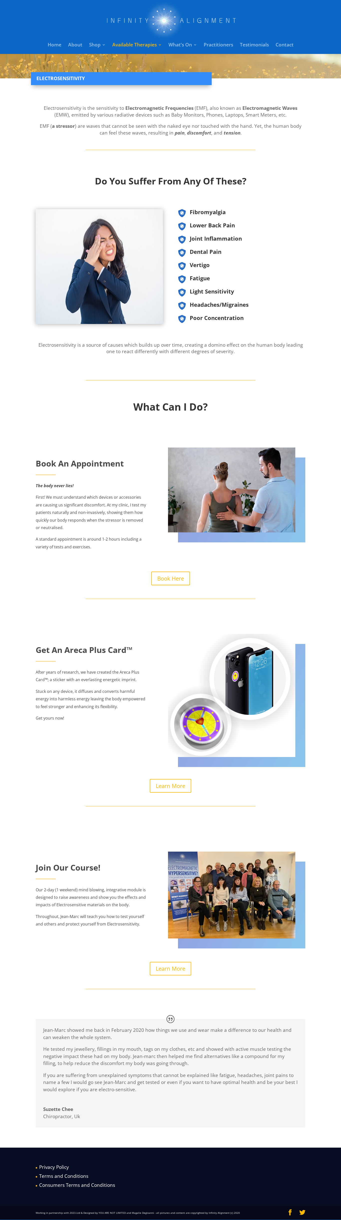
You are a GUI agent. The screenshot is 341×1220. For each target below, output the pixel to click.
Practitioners (218, 45)
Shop (95, 45)
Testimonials (254, 45)
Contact (285, 45)
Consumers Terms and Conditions (77, 1185)
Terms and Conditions (63, 1176)
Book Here (170, 578)
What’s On (180, 45)
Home (54, 45)
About (75, 45)
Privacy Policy (54, 1167)
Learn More (170, 785)
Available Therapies (134, 45)
